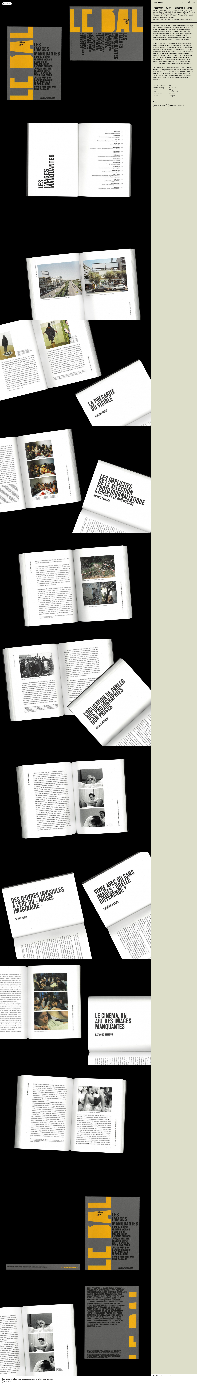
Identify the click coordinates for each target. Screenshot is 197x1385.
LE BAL (162, 19)
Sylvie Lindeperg (175, 14)
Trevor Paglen (183, 16)
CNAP (191, 19)
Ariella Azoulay (164, 14)
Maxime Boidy (158, 12)
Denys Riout (188, 10)
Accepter (6, 1381)
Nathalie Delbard (170, 12)
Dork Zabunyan (165, 10)
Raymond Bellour (159, 16)
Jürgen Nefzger (182, 12)
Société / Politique (175, 105)
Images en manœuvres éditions (177, 19)
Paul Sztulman (171, 16)
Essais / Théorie (160, 105)
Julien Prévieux (188, 14)
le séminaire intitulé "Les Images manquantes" (173, 69)
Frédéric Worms (177, 10)
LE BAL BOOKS (158, 3)
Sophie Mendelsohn (167, 18)
